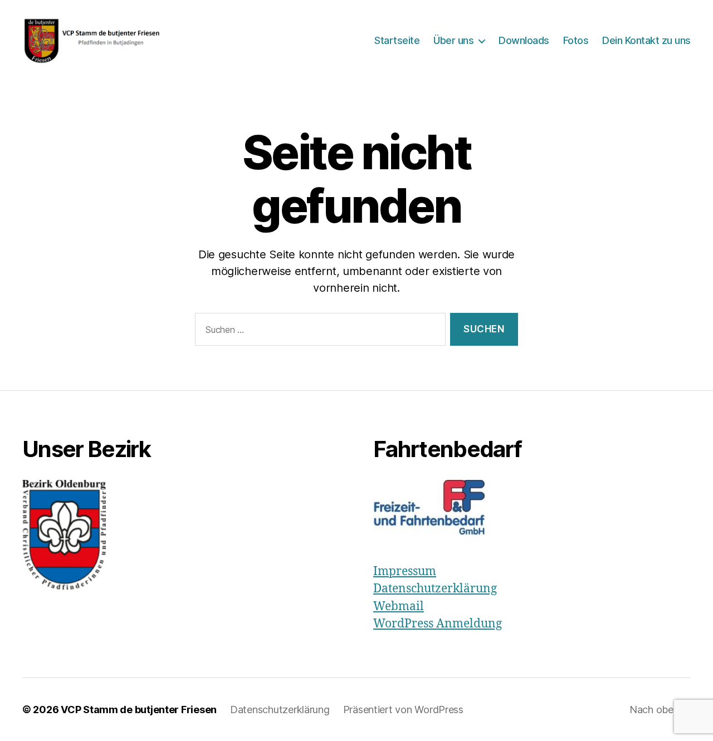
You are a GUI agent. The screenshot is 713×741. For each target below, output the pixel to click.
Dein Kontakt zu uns (646, 40)
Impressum (404, 571)
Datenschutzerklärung (435, 588)
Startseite (396, 40)
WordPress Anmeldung (437, 623)
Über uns (453, 40)
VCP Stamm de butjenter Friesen (139, 709)
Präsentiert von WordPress (403, 709)
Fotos (576, 40)
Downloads (524, 40)
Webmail (398, 606)
